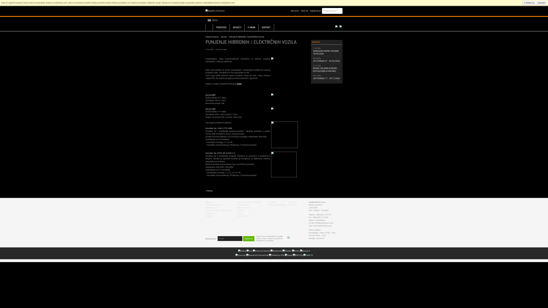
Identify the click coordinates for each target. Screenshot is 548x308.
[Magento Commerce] (215, 10)
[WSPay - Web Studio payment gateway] (242, 251)
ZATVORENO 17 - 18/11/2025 (326, 78)
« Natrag (209, 191)
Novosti (224, 37)
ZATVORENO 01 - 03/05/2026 (326, 61)
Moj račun (295, 11)
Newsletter (211, 238)
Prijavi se (304, 11)
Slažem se (529, 3)
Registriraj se (315, 11)
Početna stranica (212, 37)
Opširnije (541, 3)
